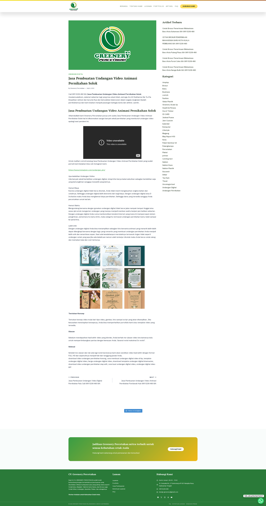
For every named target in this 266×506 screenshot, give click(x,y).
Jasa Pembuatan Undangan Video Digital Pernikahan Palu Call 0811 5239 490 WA (85, 380)
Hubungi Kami (189, 6)
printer (165, 156)
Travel (164, 181)
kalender (166, 124)
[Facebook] (158, 497)
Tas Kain (165, 178)
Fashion (165, 98)
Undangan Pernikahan (171, 190)
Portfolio (159, 6)
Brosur (165, 85)
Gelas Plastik (167, 101)
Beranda (124, 6)
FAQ (176, 6)
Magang (165, 133)
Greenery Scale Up (170, 105)
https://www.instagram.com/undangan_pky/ (86, 170)
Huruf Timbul (167, 111)
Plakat (165, 152)
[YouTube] (171, 497)
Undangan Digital (75, 74)
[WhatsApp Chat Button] (261, 501)
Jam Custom (167, 120)
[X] (161, 497)
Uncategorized (168, 184)
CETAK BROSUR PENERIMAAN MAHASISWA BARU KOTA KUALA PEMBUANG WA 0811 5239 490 (175, 40)
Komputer (166, 127)
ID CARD (165, 114)
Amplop (165, 82)
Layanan (148, 6)
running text (167, 159)
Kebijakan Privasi (191, 504)
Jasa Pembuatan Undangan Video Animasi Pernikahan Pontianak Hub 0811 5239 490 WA (137, 380)
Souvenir (166, 171)
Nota (164, 140)
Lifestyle (165, 130)
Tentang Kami (135, 6)
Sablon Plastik (168, 168)
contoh (165, 95)
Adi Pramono (105, 504)
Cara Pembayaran (118, 486)
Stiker (164, 175)
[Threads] (168, 497)
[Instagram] (164, 497)
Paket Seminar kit (169, 143)
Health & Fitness (169, 108)
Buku (164, 89)
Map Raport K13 (168, 136)
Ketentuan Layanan (119, 489)
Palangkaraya (168, 146)
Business (166, 92)
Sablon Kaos (167, 165)
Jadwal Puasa (168, 117)
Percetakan (167, 149)
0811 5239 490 (164, 489)
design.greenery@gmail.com (168, 492)
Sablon (165, 162)
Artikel (169, 6)
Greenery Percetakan (77, 88)
